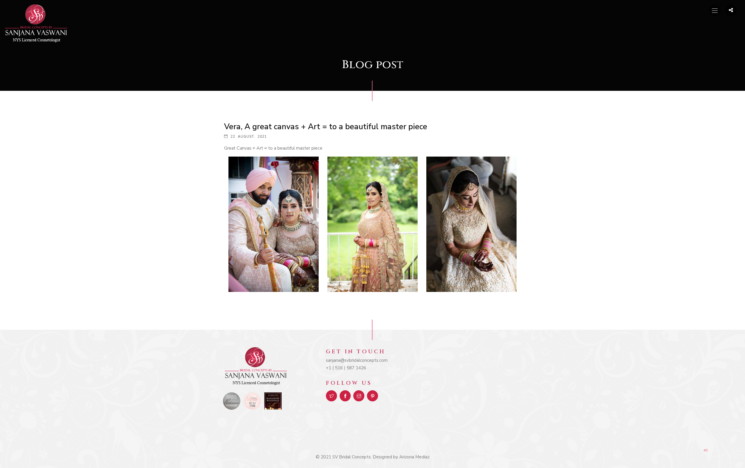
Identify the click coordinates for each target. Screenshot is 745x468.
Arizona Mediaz (414, 457)
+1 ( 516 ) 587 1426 (346, 368)
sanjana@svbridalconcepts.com (357, 360)
